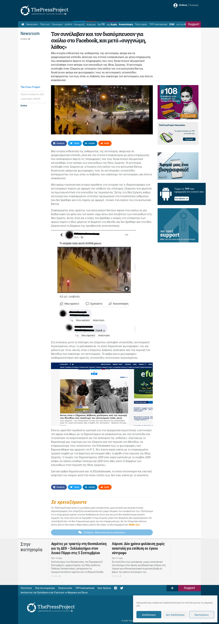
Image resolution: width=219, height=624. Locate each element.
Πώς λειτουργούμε (45, 587)
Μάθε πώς (134, 524)
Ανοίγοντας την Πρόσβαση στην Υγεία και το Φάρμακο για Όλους (54, 592)
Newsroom (32, 24)
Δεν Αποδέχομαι (175, 614)
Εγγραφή (194, 5)
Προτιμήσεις (201, 614)
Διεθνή (68, 24)
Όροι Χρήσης (104, 587)
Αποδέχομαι (149, 614)
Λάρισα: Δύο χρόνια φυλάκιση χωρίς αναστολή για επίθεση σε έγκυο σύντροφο (138, 548)
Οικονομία (57, 24)
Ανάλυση (91, 24)
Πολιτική (45, 24)
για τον (184, 24)
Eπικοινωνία (65, 587)
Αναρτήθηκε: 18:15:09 (30, 98)
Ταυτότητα (26, 587)
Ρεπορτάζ (79, 24)
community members (54, 14)
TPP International (158, 24)
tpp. (101, 24)
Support (193, 24)
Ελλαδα (24, 39)
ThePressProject (49, 9)
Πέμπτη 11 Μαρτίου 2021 (32, 94)
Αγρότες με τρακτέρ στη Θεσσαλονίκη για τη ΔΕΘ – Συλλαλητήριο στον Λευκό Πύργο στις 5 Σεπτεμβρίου (78, 548)
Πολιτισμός (141, 24)
